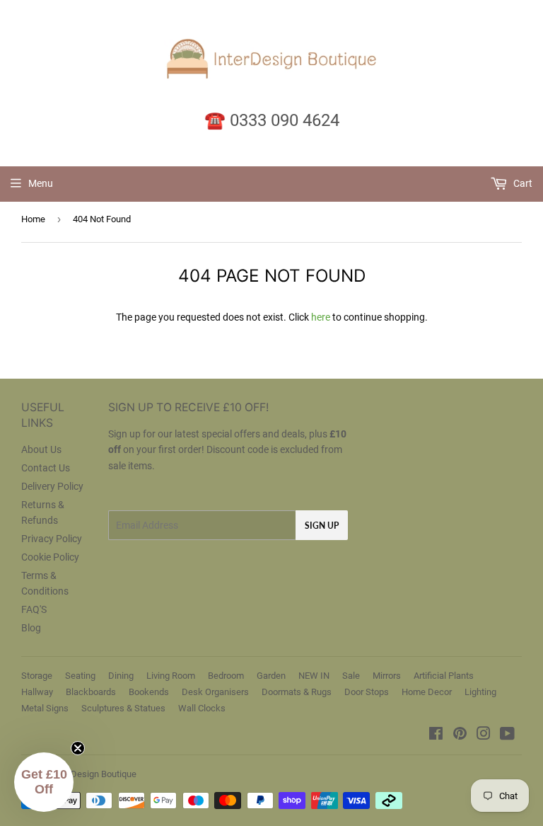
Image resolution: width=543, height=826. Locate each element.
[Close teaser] (78, 748)
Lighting (480, 692)
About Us (41, 449)
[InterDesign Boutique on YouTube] (507, 735)
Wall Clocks (202, 708)
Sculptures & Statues (123, 708)
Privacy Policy (51, 538)
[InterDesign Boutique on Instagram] (484, 735)
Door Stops (366, 692)
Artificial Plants (444, 675)
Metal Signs (45, 708)
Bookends (149, 692)
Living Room (170, 675)
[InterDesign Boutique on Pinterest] (459, 735)
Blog (31, 627)
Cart (521, 183)
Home (33, 219)
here (320, 317)
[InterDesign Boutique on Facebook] (435, 735)
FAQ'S (34, 609)
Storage (36, 675)
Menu (40, 183)
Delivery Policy (52, 486)
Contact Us (45, 468)
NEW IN (313, 675)
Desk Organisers (215, 692)
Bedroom (226, 675)
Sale (351, 675)
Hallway (37, 692)
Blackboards (91, 692)
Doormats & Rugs (297, 692)
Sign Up (322, 525)
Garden (271, 675)
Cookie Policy (50, 557)
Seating (80, 675)
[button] (44, 782)
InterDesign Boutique (94, 774)
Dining (121, 675)
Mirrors (387, 675)
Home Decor (427, 692)
